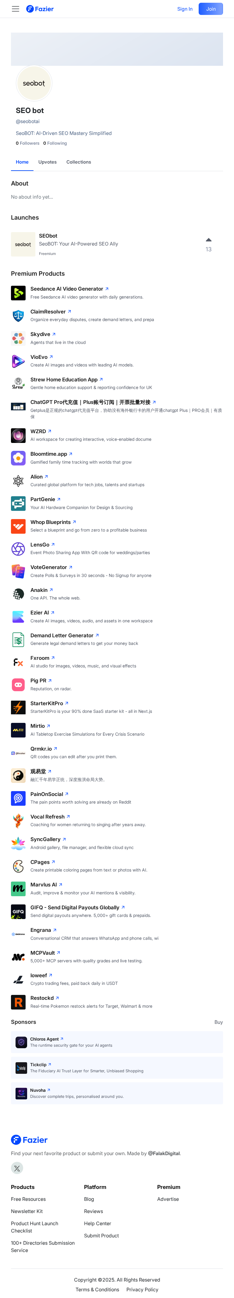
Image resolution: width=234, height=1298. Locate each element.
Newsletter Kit (27, 1211)
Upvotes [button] (47, 162)
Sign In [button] (185, 9)
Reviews (93, 1211)
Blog (89, 1199)
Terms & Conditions (97, 1289)
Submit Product (101, 1236)
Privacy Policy (142, 1289)
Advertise (168, 1199)
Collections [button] (78, 162)
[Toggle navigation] (18, 8)
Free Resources (28, 1199)
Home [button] (22, 162)
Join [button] (211, 9)
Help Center (97, 1223)
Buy (218, 1022)
